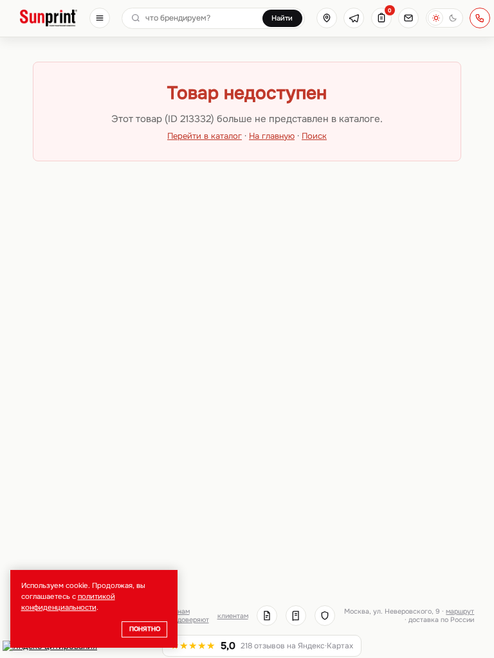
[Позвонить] (480, 18)
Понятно (144, 629)
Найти (282, 17)
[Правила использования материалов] (296, 615)
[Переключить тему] (444, 18)
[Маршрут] (326, 18)
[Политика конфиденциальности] (325, 615)
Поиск (314, 135)
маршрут (460, 611)
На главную (272, 135)
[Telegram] (353, 18)
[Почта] (408, 18)
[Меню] (99, 18)
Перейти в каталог (204, 135)
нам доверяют (193, 615)
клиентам (232, 616)
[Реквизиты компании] (267, 615)
